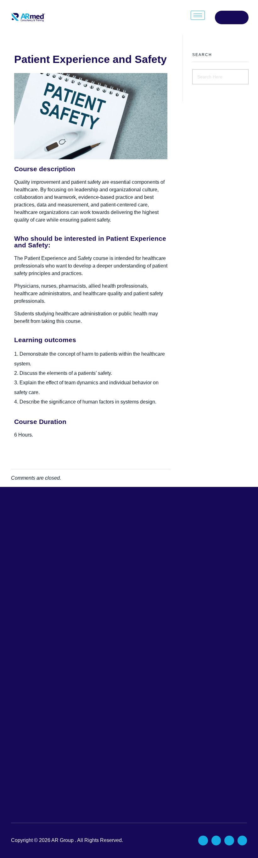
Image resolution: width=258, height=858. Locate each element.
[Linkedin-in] (216, 840)
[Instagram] (229, 840)
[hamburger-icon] (198, 15)
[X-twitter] (242, 840)
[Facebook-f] (203, 840)
